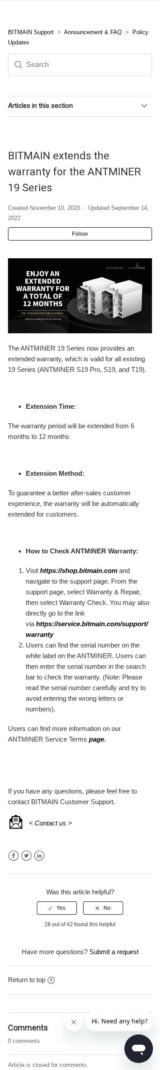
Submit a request (114, 951)
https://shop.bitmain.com (78, 570)
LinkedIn (39, 855)
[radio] (57, 908)
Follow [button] (80, 234)
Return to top (26, 979)
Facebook (13, 855)
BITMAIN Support (31, 32)
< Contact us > (50, 823)
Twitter (26, 855)
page (96, 739)
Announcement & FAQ (93, 32)
